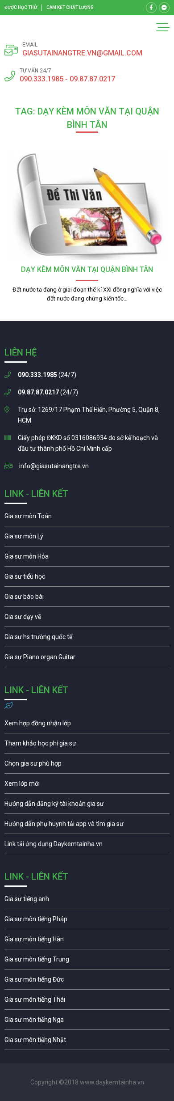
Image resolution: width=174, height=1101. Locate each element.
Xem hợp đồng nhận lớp (87, 725)
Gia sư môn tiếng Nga (87, 846)
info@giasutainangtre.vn (54, 466)
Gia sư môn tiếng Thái (87, 1001)
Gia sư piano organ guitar (87, 659)
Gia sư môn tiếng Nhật (87, 1042)
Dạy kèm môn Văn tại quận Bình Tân (87, 269)
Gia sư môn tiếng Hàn (87, 941)
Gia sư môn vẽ (87, 619)
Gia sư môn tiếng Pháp (87, 921)
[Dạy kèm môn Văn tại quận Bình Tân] (87, 206)
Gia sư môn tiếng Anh (87, 901)
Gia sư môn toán (87, 518)
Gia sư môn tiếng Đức (87, 981)
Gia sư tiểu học (87, 578)
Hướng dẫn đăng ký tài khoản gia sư (87, 805)
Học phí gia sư (87, 745)
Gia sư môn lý (87, 538)
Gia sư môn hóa (87, 558)
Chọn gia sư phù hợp (87, 765)
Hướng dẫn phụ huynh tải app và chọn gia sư (87, 826)
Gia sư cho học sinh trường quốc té (87, 639)
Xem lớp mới (87, 785)
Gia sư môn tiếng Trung (87, 961)
